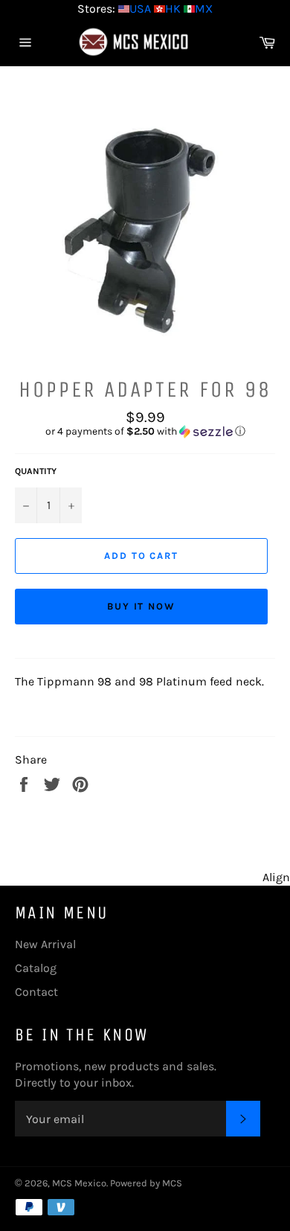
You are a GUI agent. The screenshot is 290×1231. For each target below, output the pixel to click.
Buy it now (141, 606)
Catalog (36, 968)
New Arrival (45, 944)
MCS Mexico (79, 1183)
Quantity (36, 471)
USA (140, 8)
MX (204, 8)
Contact (36, 992)
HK (173, 8)
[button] (145, 431)
